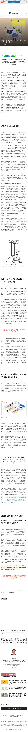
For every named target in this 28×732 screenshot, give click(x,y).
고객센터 (22, 715)
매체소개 (12, 715)
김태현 (4, 44)
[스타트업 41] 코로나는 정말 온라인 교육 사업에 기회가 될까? (7, 640)
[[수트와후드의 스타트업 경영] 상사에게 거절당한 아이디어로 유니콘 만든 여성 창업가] (4, 695)
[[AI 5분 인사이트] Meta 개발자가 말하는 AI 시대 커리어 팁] (4, 688)
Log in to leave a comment (14, 708)
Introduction (6, 715)
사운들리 (3, 631)
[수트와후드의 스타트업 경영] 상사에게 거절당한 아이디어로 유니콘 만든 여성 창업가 (17, 695)
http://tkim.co (14, 658)
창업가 (22, 631)
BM (5, 630)
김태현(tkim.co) (11, 591)
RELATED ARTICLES (8, 675)
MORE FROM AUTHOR (9, 677)
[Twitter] (15, 668)
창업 (19, 631)
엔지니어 (15, 631)
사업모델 (23, 630)
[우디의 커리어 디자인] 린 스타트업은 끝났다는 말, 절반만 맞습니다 (17, 682)
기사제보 (17, 715)
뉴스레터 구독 (14, 2)
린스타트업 (19, 630)
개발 (8, 630)
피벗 (2, 633)
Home (2, 16)
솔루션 (7, 631)
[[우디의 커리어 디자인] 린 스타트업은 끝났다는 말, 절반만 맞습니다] (4, 682)
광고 (15, 630)
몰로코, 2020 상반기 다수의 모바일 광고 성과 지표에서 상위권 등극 (20, 641)
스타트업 (2, 38)
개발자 (12, 630)
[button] (14, 2)
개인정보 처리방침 (14, 716)
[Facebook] (13, 668)
